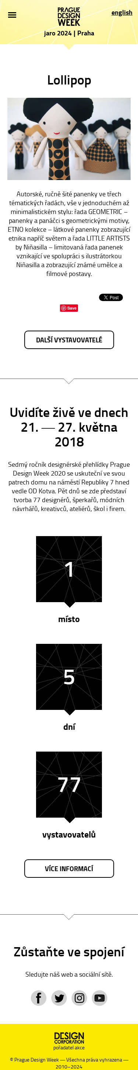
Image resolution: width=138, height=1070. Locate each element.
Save (72, 308)
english (122, 12)
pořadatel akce (69, 1047)
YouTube (99, 998)
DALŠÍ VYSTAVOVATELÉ (69, 340)
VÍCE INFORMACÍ (69, 868)
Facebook (39, 998)
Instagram (79, 998)
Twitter (59, 998)
